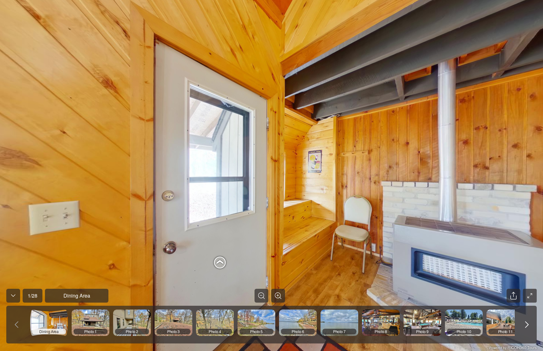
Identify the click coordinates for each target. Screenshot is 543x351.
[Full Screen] (530, 296)
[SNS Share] (513, 296)
